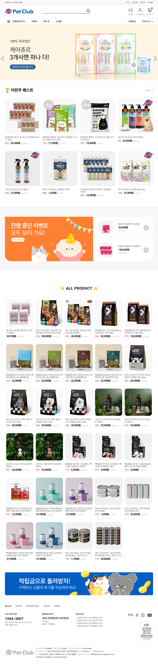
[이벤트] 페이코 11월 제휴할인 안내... (90, 626)
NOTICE (80, 614)
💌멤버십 (131, 21)
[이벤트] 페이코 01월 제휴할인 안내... (90, 618)
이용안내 (46, 606)
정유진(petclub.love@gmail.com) (102, 654)
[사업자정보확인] (72, 651)
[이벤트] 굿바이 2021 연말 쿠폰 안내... (90, 620)
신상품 (59, 21)
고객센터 (150, 2)
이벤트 (34, 21)
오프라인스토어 (17, 2)
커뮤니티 (146, 21)
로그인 (128, 2)
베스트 (46, 21)
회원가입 (135, 2)
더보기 (148, 90)
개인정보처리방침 (32, 606)
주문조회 (142, 2)
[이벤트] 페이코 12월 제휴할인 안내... (90, 623)
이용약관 (19, 606)
